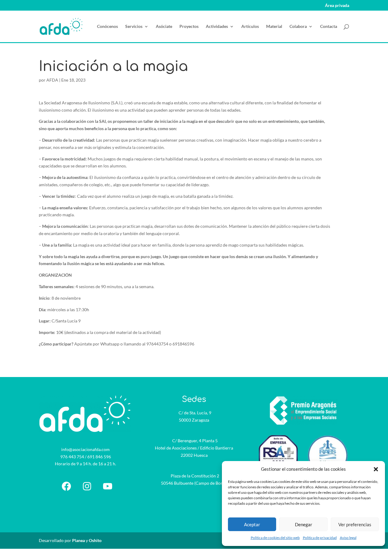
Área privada (337, 5)
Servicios (133, 26)
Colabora (298, 26)
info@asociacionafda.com (85, 449)
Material (274, 26)
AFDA (52, 80)
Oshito (95, 540)
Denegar (303, 524)
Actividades (217, 26)
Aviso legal (348, 537)
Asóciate (164, 26)
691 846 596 (99, 456)
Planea (78, 540)
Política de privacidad (320, 537)
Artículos (250, 26)
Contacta (328, 26)
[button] (376, 469)
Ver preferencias (354, 524)
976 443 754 (72, 456)
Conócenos (107, 26)
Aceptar (252, 524)
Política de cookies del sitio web (275, 537)
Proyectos (189, 26)
